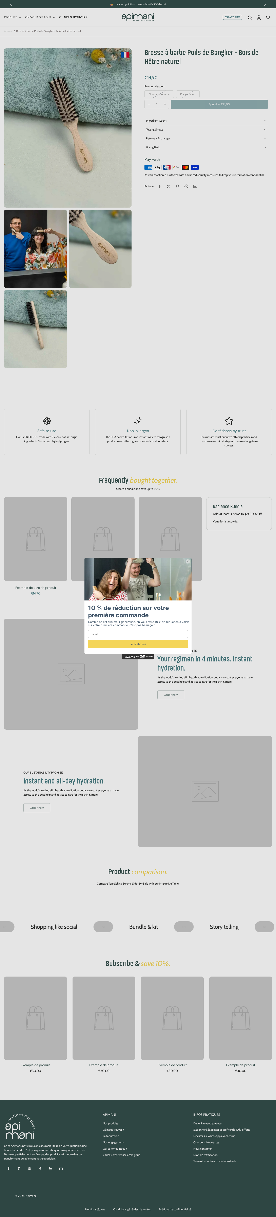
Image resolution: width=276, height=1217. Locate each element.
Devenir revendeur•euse (207, 1123)
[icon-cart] (267, 17)
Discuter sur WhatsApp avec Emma (214, 1136)
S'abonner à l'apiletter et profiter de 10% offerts (221, 1129)
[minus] (149, 104)
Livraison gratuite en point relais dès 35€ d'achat (140, 4)
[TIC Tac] (40, 1168)
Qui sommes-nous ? (115, 1148)
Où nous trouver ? (113, 1129)
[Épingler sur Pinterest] (177, 186)
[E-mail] (61, 1168)
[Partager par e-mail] (195, 186)
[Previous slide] (11, 4)
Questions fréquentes (206, 1142)
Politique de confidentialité (175, 1209)
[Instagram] (29, 1168)
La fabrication (111, 1136)
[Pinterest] (19, 1168)
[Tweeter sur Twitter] (168, 186)
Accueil (8, 31)
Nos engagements (114, 1142)
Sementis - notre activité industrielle (214, 1161)
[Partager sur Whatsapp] (186, 186)
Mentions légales (95, 1209)
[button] (219, 104)
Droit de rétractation (205, 1155)
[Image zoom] (68, 128)
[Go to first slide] (265, 4)
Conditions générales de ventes (132, 1209)
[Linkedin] (50, 1168)
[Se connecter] (258, 17)
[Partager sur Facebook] (159, 186)
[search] (249, 17)
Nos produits (110, 1123)
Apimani (31, 1196)
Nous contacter (202, 1148)
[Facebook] (8, 1168)
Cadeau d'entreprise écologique (121, 1155)
